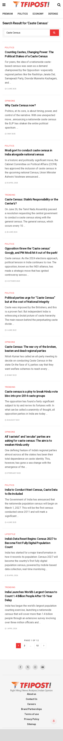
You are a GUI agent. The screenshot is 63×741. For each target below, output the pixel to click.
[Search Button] (54, 32)
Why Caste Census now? (20, 105)
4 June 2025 (11, 522)
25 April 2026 (12, 575)
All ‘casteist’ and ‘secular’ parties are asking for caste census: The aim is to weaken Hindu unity (28, 441)
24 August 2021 (13, 420)
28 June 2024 (11, 232)
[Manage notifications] (53, 721)
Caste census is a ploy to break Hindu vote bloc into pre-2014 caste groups (31, 394)
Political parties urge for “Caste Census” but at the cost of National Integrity (30, 300)
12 (37, 645)
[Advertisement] (31, 735)
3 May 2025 (11, 134)
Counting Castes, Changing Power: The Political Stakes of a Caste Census (29, 54)
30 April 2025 (12, 183)
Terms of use (31, 714)
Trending (10, 195)
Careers (31, 704)
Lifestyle (10, 534)
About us (31, 694)
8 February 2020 (13, 473)
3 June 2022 (11, 330)
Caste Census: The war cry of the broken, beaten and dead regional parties (31, 349)
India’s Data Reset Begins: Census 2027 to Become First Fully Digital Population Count (31, 543)
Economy (38, 14)
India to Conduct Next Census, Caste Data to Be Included (31, 492)
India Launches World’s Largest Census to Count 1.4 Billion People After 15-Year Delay (31, 596)
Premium (7, 14)
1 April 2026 (11, 629)
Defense (53, 14)
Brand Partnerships (31, 709)
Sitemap (31, 724)
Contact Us (31, 699)
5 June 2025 (11, 89)
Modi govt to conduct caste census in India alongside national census (28, 152)
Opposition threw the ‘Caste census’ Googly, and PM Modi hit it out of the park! (31, 250)
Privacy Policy (31, 719)
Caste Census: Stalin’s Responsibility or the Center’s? (31, 201)
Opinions (10, 101)
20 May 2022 (11, 375)
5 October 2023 (13, 281)
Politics (23, 14)
